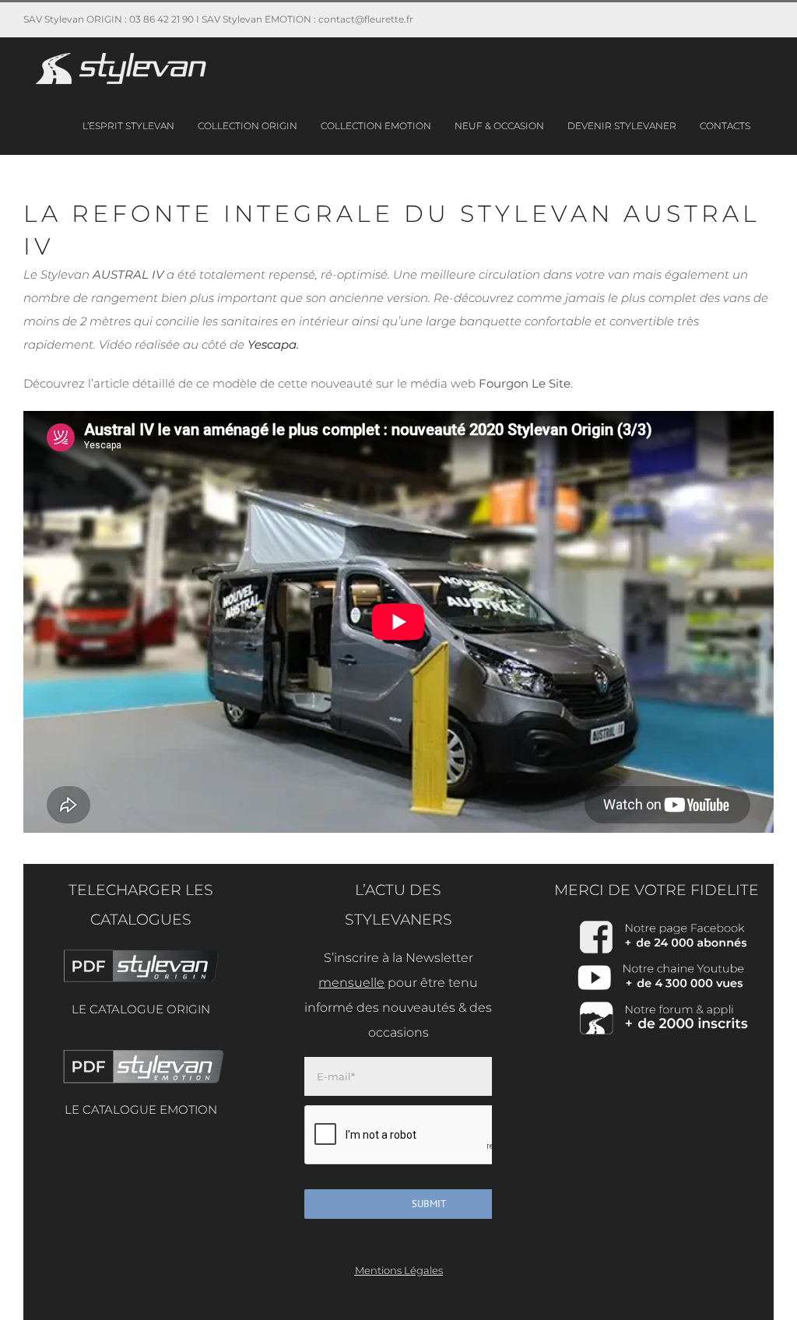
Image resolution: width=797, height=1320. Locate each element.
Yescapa (272, 344)
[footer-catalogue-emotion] (140, 1051)
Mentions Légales (399, 1270)
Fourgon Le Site (525, 383)
